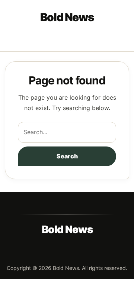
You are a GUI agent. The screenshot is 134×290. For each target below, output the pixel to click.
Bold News (67, 17)
